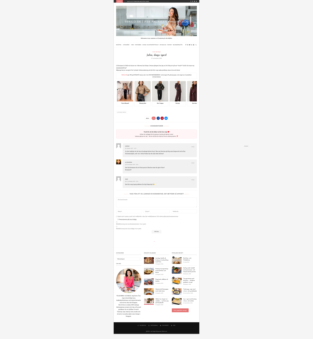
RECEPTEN (118, 44)
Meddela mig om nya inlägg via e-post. (129, 228)
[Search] (196, 44)
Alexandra (128, 162)
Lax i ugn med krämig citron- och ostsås (189, 299)
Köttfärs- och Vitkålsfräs (187, 259)
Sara (126, 179)
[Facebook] (190, 1)
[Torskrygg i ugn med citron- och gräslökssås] (177, 291)
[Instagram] (192, 1)
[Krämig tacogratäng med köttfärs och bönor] (149, 271)
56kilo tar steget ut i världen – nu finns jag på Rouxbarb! (161, 300)
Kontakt (169, 44)
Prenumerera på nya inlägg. (127, 219)
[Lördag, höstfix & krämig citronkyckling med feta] (149, 260)
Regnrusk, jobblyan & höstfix (161, 280)
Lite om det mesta (121, 112)
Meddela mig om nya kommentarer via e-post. (131, 224)
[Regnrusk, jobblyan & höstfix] (149, 281)
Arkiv (132, 44)
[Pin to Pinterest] (162, 118)
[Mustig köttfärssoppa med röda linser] (149, 291)
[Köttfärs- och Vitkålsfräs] (177, 260)
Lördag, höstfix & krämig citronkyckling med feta (161, 260)
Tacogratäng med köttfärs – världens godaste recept (189, 280)
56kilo (129, 296)
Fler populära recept (180, 310)
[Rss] (196, 1)
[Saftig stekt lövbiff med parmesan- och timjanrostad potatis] (177, 270)
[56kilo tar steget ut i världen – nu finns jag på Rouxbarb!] (149, 301)
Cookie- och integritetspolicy (150, 44)
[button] (124, 1)
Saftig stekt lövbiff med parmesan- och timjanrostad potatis (189, 269)
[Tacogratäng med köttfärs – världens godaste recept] (177, 281)
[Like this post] (154, 118)
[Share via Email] (166, 118)
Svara (192, 146)
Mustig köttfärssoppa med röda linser (161, 290)
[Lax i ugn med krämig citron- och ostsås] (177, 301)
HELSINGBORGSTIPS (178, 44)
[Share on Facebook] (158, 118)
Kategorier (126, 44)
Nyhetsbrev (138, 44)
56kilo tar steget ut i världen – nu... (137, 1)
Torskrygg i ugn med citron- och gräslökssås (190, 290)
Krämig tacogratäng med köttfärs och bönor (161, 270)
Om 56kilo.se (163, 44)
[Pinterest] (194, 1)
